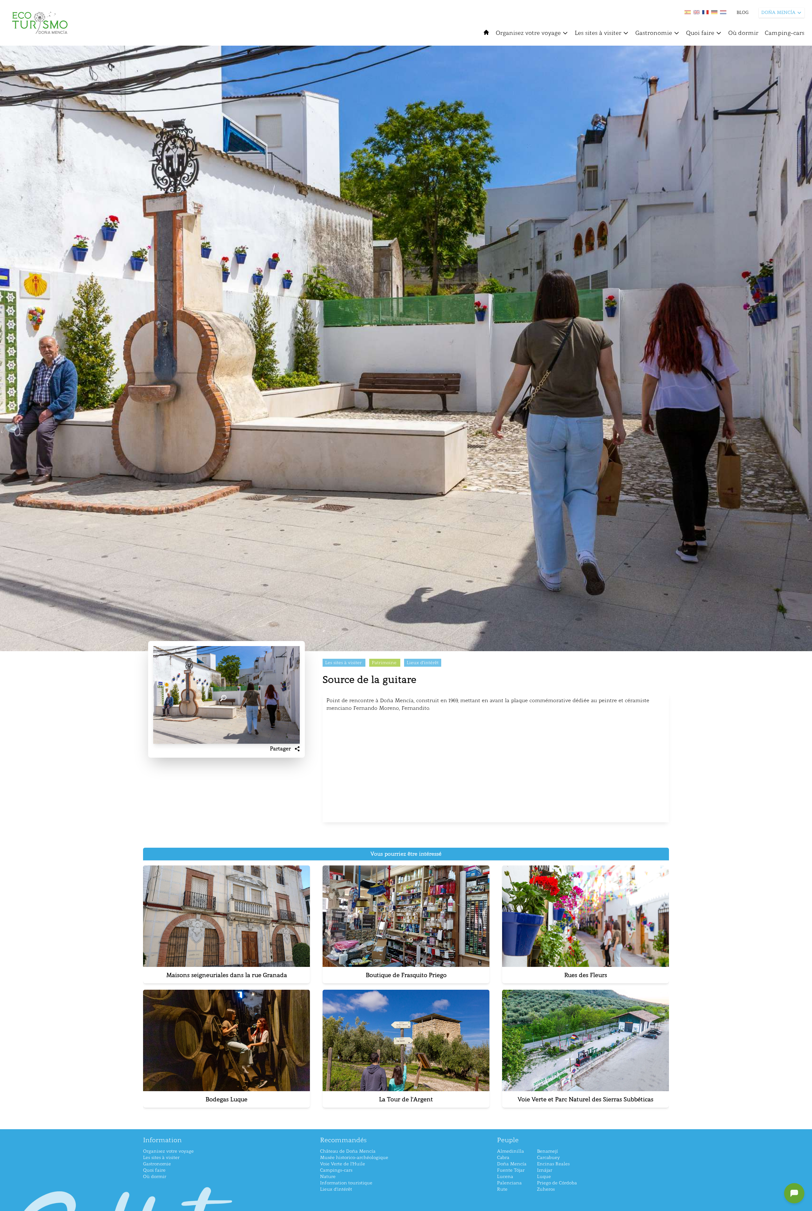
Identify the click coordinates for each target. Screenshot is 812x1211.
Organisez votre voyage (528, 32)
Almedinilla (510, 1151)
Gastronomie (653, 32)
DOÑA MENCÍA (778, 12)
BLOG (743, 12)
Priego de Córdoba (557, 1183)
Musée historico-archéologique (354, 1157)
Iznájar (544, 1170)
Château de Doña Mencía (348, 1151)
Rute (502, 1189)
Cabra (503, 1157)
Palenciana (509, 1183)
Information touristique (346, 1183)
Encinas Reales (553, 1164)
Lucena (505, 1176)
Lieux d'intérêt (336, 1189)
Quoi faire (700, 32)
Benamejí (547, 1151)
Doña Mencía (512, 1164)
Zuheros (546, 1189)
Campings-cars (336, 1170)
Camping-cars (784, 32)
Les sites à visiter (598, 32)
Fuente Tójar (511, 1170)
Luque (544, 1176)
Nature (328, 1176)
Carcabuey (548, 1157)
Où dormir (743, 32)
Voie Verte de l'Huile (342, 1164)
